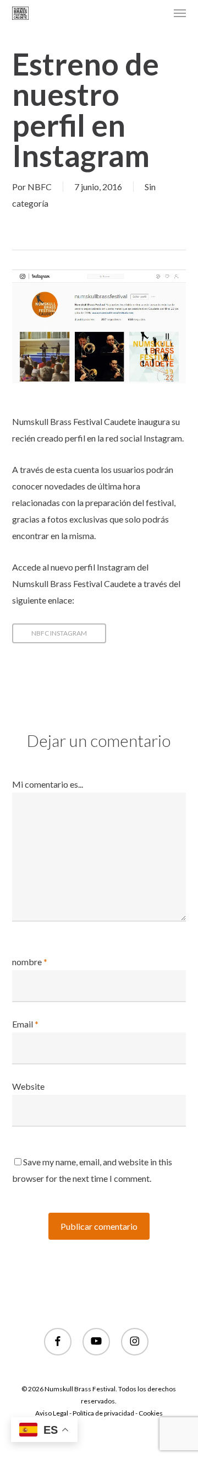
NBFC (40, 186)
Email (25, 1024)
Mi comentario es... (47, 784)
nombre (29, 961)
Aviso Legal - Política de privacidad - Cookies (99, 1413)
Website (28, 1086)
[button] (180, 13)
